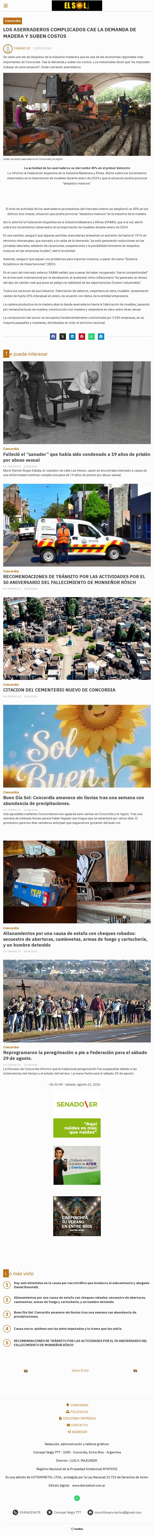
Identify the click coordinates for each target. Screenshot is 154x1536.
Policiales (79, 1412)
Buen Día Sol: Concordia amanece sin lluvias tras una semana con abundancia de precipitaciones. (73, 800)
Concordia (12, 21)
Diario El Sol (80, 1370)
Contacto (79, 1425)
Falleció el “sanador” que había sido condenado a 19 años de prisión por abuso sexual (76, 457)
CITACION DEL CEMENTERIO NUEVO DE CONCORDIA (59, 690)
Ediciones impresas (79, 1418)
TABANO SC (22, 48)
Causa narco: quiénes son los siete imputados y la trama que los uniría (68, 1329)
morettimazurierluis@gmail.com (118, 1512)
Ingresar (79, 1432)
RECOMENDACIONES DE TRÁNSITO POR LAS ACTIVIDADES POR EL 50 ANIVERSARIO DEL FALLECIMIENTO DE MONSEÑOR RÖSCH (74, 579)
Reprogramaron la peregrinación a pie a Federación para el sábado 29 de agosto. (75, 1055)
